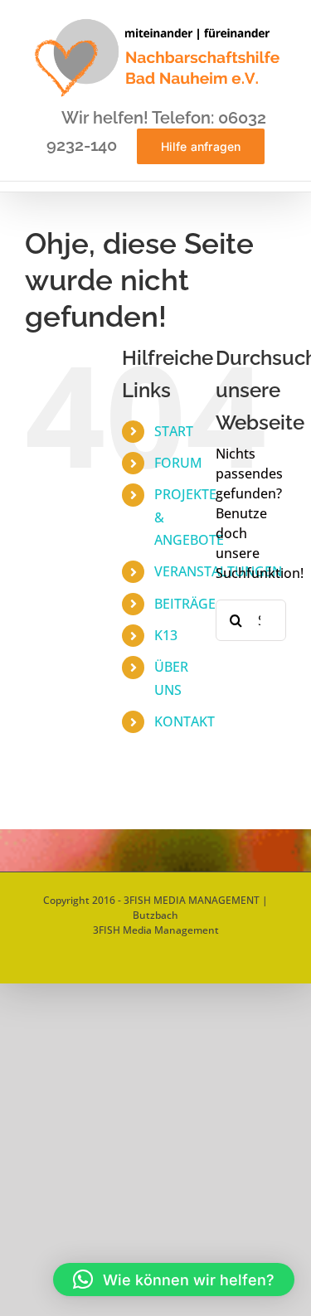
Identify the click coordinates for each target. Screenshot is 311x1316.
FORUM (178, 463)
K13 (165, 635)
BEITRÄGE (185, 604)
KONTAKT (184, 721)
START (173, 431)
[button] (173, 1279)
